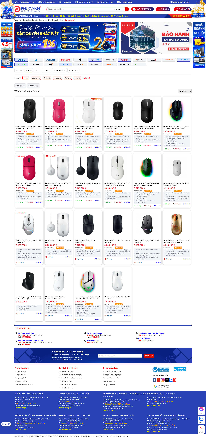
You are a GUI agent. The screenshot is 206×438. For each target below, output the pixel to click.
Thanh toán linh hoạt (121, 16)
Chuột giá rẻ (20, 86)
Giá (36, 70)
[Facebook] (154, 381)
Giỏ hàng (30, 147)
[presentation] (15, 37)
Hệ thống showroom (25, 2)
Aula (28, 70)
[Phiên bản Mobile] (174, 381)
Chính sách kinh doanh (66, 371)
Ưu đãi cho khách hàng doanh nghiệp (70, 375)
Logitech (35, 78)
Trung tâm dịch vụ (85, 2)
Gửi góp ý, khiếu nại (109, 385)
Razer (67, 78)
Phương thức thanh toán (111, 378)
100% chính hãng (52, 16)
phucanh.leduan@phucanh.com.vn (118, 425)
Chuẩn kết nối (59, 70)
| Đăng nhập (184, 2)
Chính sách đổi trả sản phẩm (68, 384)
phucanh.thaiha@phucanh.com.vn (73, 425)
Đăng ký (176, 2)
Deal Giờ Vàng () (180, 16)
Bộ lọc (20, 70)
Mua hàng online (48, 2)
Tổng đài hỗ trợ (106, 2)
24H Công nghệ (126, 2)
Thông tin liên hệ (20, 375)
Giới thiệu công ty (20, 371)
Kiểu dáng (72, 70)
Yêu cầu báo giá (108, 381)
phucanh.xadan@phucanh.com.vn (73, 403)
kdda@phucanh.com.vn (26, 427)
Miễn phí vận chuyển (82, 16)
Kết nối (45, 70)
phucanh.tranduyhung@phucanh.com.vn (120, 406)
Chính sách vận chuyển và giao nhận (70, 378)
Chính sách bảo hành (65, 381)
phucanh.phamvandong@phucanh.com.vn (165, 427)
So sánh (39, 147)
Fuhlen (46, 78)
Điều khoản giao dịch (21, 381)
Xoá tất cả (86, 78)
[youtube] (159, 381)
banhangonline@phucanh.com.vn (29, 405)
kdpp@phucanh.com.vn (159, 403)
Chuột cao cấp (33, 86)
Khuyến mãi (66, 2)
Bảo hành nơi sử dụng (101, 16)
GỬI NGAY (149, 356)
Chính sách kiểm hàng (66, 388)
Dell (25, 78)
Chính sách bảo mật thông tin (24, 384)
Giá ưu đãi (66, 16)
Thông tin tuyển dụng (21, 378)
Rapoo (56, 78)
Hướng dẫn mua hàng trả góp (112, 375)
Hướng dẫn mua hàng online (112, 371)
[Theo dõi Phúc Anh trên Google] (161, 388)
